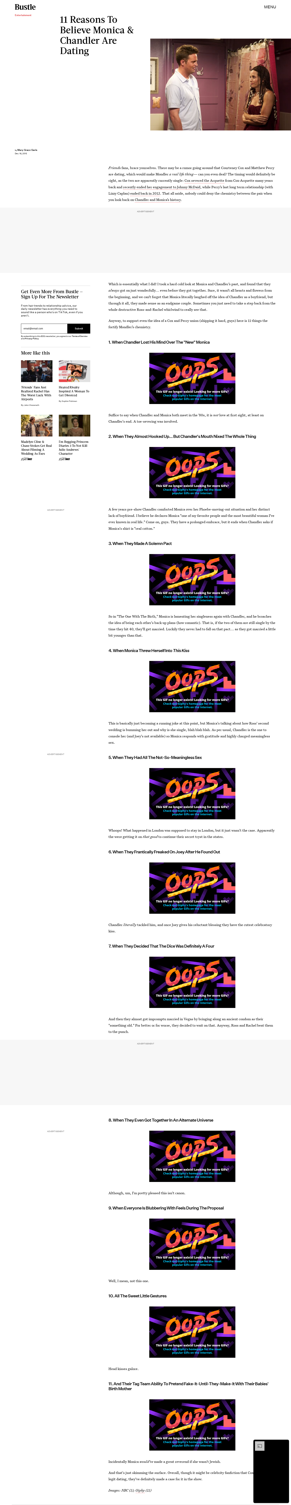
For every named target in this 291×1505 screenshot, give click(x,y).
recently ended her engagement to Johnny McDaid (161, 187)
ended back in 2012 (145, 193)
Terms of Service (79, 336)
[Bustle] (25, 7)
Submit (79, 328)
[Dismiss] (284, 1443)
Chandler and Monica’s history (158, 199)
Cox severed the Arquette (204, 180)
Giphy (140, 1490)
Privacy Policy (32, 338)
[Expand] (258, 1443)
